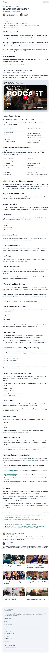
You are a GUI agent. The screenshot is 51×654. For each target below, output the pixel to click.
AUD (33, 188)
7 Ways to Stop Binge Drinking (10, 27)
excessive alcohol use (25, 35)
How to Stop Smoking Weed (9, 635)
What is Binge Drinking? (8, 23)
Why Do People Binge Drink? (32, 25)
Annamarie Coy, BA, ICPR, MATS (12, 15)
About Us (6, 621)
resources (30, 460)
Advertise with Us (7, 626)
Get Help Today (7, 643)
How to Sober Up (7, 636)
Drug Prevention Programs (9, 633)
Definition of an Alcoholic (9, 631)
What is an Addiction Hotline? (9, 645)
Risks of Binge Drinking (21, 23)
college (42, 271)
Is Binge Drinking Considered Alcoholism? (12, 25)
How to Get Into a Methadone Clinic (10, 647)
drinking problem (20, 49)
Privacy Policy (6, 622)
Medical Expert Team (8, 624)
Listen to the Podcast (8, 638)
